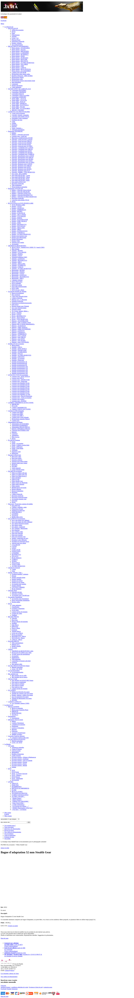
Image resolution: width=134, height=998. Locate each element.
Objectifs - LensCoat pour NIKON (22, 141)
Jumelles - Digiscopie (18, 360)
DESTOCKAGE (13, 28)
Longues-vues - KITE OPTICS (21, 376)
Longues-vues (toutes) (18, 399)
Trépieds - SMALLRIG (18, 263)
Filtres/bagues (16, 35)
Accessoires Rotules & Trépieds (17, 291)
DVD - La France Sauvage (19, 773)
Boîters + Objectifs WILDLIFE (21, 192)
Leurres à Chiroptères (18, 728)
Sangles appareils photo (18, 577)
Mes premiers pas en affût (19, 675)
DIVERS (14, 700)
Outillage (14, 615)
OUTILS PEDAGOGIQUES (16, 739)
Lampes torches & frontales (19, 612)
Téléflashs (15, 450)
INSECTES (15, 785)
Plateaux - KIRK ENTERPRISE (21, 329)
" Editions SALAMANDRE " (20, 801)
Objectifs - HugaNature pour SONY (22, 161)
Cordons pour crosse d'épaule (20, 417)
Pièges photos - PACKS (19, 49)
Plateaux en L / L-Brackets (19, 299)
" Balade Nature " (17, 798)
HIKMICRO (15, 404)
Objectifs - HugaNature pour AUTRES (23, 162)
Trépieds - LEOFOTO (18, 259)
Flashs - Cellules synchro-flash (20, 445)
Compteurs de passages (18, 724)
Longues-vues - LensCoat (19, 136)
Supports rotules (16, 309)
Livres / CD (15, 38)
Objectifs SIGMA (17, 592)
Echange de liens (9, 837)
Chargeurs (15, 433)
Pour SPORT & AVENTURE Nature (22, 680)
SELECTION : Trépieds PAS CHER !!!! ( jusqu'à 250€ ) (28, 247)
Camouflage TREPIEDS (19, 92)
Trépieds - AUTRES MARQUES (21, 268)
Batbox (14, 721)
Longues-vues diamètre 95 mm (20, 393)
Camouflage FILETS (18, 94)
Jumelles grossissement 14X (20, 370)
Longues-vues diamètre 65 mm (20, 386)
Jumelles (14, 36)
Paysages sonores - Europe (19, 762)
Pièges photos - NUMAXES (20, 58)
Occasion (14, 648)
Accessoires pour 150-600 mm (20, 595)
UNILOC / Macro (17, 639)
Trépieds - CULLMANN (19, 252)
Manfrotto (14, 464)
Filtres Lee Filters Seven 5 (19, 476)
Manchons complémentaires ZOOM (22, 138)
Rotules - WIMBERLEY (19, 210)
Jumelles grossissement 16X (20, 371)
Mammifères (15, 752)
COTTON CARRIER (18, 587)
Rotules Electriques (17, 239)
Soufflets (14, 623)
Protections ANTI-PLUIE (15, 188)
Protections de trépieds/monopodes (22, 303)
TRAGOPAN (16, 563)
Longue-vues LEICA (18, 378)
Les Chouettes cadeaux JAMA (20, 703)
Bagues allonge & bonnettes (20, 621)
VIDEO (10, 649)
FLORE (14, 790)
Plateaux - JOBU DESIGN (19, 327)
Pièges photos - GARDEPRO (20, 53)
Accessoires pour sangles (19, 584)
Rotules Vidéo (16, 241)
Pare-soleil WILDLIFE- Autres (21, 180)
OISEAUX (15, 783)
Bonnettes (14, 492)
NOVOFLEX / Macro (18, 638)
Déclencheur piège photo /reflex (21, 74)
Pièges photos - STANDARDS (21, 48)
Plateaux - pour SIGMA (19, 340)
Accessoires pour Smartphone (20, 599)
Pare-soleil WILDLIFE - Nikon (21, 177)
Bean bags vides (16, 456)
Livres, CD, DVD (17, 669)
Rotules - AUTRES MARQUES (21, 234)
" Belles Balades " (17, 800)
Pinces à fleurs (16, 628)
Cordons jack (15, 420)
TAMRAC (15, 559)
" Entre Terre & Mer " (18, 803)
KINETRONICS (17, 512)
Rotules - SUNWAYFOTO (19, 231)
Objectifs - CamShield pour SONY (22, 151)
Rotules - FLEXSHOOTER (20, 219)
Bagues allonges (16, 489)
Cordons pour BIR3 (17, 412)
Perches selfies (16, 602)
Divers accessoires (17, 634)
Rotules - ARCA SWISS (19, 214)
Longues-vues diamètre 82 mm (20, 389)
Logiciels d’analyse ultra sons (20, 737)
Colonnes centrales (17, 280)
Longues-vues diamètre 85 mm (20, 391)
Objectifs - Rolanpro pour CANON (22, 164)
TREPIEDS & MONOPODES (17, 246)
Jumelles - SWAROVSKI (19, 350)
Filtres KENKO (16, 478)
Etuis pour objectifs (17, 533)
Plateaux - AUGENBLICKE (20, 321)
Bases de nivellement (18, 293)
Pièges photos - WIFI (18, 66)
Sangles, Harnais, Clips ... (15, 572)
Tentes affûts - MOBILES (19, 103)
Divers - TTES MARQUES (20, 319)
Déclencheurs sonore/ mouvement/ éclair (23, 80)
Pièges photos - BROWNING (20, 51)
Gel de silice (15, 610)
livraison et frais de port (36, 987)
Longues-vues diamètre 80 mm (20, 388)
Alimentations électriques (15, 422)
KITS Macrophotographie (19, 286)
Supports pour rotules (18, 242)
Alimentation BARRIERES (20, 425)
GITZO (14, 548)
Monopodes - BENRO (18, 270)
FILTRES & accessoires (15, 471)
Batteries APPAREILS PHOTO (21, 429)
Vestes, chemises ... (17, 128)
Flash (13, 33)
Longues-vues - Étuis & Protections (22, 396)
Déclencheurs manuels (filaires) (21, 419)
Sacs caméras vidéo (17, 532)
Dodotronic (15, 726)
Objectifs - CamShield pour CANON (22, 147)
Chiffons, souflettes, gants (19, 507)
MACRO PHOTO (13, 616)
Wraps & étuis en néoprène (19, 187)
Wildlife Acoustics (17, 734)
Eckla (13, 571)
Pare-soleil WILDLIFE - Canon (21, 175)
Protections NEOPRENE (15, 131)
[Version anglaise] (2, 18)
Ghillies (14, 123)
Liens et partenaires (9, 835)
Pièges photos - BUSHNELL (20, 54)
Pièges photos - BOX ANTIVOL (21, 69)
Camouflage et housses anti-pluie (21, 661)
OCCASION (12, 690)
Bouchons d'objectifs (18, 183)
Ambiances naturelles (18, 747)
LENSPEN (15, 514)
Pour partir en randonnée (19, 682)
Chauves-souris (16, 750)
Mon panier (7, 813)
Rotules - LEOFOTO (18, 208)
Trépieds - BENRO (17, 250)
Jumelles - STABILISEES (19, 352)
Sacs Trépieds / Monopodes (20, 528)
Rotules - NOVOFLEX (18, 226)
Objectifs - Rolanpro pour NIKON (22, 165)
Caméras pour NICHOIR (19, 72)
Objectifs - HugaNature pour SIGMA (22, 159)
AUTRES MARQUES (18, 566)
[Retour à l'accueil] (42, 11)
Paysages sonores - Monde (19, 765)
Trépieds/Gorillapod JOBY (19, 257)
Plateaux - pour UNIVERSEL (20, 342)
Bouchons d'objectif (17, 496)
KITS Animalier (16, 283)
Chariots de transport (14, 567)
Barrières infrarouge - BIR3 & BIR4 (22, 76)
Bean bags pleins (16, 458)
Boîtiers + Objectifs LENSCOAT (21, 193)
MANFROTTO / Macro (19, 636)
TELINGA (15, 715)
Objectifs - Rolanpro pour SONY (21, 167)
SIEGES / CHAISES (18, 110)
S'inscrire (3, 985)
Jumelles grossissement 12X (20, 368)
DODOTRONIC (17, 713)
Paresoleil (14, 500)
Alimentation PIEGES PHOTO (21, 427)
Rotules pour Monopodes (19, 237)
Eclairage (14, 630)
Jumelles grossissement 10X (20, 366)
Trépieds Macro (16, 631)
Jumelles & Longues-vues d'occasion (22, 693)
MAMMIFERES (17, 786)
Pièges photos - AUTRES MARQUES (23, 62)
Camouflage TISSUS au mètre (20, 95)
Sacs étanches (16, 530)
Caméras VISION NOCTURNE (21, 409)
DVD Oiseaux (16, 777)
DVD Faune (15, 772)
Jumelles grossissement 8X (19, 363)
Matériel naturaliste (17, 667)
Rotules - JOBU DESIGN (19, 221)
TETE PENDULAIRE (18, 205)
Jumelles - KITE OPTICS (19, 348)
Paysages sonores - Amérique (20, 759)
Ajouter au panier (13, 926)
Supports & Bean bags (14, 455)
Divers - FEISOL (17, 313)
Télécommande (16, 659)
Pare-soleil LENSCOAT (19, 182)
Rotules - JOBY (16, 223)
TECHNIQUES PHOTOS (19, 793)
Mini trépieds (15, 249)
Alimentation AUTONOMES (20, 424)
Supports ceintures (17, 460)
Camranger (15, 84)
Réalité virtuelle (16, 646)
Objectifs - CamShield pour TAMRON (23, 154)
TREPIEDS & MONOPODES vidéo (22, 651)
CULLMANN (16, 545)
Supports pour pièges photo (19, 461)
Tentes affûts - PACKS (18, 107)
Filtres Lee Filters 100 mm (19, 473)
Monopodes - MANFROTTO (20, 277)
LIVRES (10, 782)
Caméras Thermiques (18, 723)
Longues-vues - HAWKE (19, 401)
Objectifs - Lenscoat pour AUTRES (22, 146)
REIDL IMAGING (17, 517)
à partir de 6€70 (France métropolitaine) (13, 944)
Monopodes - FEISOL (18, 272)
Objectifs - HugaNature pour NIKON (22, 157)
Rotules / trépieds (17, 43)
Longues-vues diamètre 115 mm (21, 394)
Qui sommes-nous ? (10, 825)
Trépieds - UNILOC (17, 267)
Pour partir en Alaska (18, 685)
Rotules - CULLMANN (19, 216)
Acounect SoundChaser (18, 733)
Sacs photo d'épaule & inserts (20, 523)
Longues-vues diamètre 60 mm (20, 384)
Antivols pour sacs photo (19, 543)
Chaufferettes (15, 607)
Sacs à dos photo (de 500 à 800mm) (22, 522)
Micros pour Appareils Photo (20, 710)
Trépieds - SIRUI (17, 262)
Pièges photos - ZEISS (18, 56)
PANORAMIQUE (13, 641)
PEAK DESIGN (16, 558)
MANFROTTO (16, 554)
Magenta (14, 729)
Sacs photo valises (17, 525)
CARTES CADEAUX (14, 701)
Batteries (14, 432)
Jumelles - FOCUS (17, 353)
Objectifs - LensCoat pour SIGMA (22, 143)
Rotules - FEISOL (17, 218)
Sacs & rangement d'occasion (20, 697)
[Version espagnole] (5, 18)
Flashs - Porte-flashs (17, 448)
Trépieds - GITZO (17, 255)
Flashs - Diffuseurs (17, 447)
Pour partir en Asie (17, 687)
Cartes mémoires (16, 87)
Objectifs (14, 618)
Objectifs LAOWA (17, 594)
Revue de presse (9, 830)
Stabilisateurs (15, 657)
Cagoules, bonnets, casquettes (20, 115)
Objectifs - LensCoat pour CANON (22, 139)
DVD (9, 768)
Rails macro (15, 304)
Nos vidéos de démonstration (12, 832)
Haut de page (4, 938)
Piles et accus (15, 437)
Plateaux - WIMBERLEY (19, 334)
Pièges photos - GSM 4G (19, 67)
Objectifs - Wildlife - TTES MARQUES (23, 172)
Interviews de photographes (12, 829)
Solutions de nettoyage (18, 510)
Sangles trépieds (16, 585)
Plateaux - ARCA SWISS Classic (21, 322)
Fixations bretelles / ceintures (20, 574)
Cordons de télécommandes (16, 411)
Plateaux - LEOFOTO (18, 330)
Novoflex (14, 466)
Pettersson (15, 731)
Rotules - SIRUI (16, 229)
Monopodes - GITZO (18, 273)
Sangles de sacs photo (18, 582)
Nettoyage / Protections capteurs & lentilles (20, 504)
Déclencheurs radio (17, 79)
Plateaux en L (16, 644)
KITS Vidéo (15, 288)
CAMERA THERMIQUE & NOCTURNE (20, 402)
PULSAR (14, 406)
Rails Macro (15, 625)
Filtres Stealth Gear (17, 481)
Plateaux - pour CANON (19, 335)
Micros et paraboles (13, 706)
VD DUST (15, 515)
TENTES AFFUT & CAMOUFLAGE (19, 89)
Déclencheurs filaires (18, 77)
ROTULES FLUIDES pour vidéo (21, 652)
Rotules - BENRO (17, 211)
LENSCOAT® (16, 551)
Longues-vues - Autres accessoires (21, 397)
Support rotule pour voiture (19, 463)
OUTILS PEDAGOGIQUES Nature (19, 666)
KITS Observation (17, 281)
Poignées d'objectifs (17, 301)
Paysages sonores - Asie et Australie (22, 760)
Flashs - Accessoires (17, 443)
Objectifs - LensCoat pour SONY (21, 144)
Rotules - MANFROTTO (19, 224)
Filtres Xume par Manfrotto (19, 482)
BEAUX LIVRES (17, 791)
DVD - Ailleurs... (17, 775)
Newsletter (7, 838)
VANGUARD (16, 564)
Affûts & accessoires (18, 30)
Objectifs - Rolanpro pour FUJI (21, 170)
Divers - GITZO (16, 314)
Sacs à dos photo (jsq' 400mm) (20, 520)
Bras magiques (16, 295)
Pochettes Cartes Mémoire (19, 540)
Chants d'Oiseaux (17, 749)
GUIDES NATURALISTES (20, 795)
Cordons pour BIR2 (17, 414)
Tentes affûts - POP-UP (18, 102)
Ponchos (14, 126)
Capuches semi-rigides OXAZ (20, 116)
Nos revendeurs (8, 833)
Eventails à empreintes (18, 608)
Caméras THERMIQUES (19, 407)
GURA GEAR (16, 549)
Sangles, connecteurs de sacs (20, 538)
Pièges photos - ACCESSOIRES (21, 71)
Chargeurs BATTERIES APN (20, 430)
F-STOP (14, 546)
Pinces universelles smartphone (21, 600)
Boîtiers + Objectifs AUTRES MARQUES (24, 196)
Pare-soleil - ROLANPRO (19, 174)
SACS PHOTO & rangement (16, 518)
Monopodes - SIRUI (18, 278)
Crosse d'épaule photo (18, 469)
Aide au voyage (12, 679)
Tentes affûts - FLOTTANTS (20, 105)
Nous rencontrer (9, 827)
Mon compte (8, 816)
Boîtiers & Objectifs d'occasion (21, 692)
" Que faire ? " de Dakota (19, 809)
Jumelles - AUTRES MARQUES (21, 355)
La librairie (7, 744)
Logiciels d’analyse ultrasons (16, 736)
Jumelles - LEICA (17, 347)
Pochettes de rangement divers (20, 541)
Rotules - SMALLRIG (18, 228)
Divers (13, 31)
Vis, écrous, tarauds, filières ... (20, 311)
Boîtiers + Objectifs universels (20, 134)
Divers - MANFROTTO (19, 316)
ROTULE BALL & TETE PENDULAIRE (20, 203)
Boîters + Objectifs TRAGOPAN (21, 190)
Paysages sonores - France (19, 764)
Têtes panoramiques (17, 643)
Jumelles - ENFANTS (18, 357)
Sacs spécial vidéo (17, 664)
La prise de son (8, 705)
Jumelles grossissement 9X (19, 365)
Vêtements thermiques (18, 129)
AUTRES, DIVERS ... (18, 796)
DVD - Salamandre (17, 778)
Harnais (14, 576)
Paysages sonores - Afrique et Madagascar (24, 757)
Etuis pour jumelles (17, 535)
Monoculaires (16, 345)
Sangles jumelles (16, 579)
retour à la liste (5, 848)
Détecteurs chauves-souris (15, 719)
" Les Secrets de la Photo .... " (20, 806)
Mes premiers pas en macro (19, 677)
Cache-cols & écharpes (18, 113)
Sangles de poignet (17, 581)
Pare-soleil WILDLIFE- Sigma (20, 178)
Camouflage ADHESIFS (19, 97)
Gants (13, 121)
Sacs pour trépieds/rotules (19, 308)
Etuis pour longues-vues (19, 536)
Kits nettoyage (16, 505)
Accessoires (15, 244)
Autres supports (16, 468)
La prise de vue (8, 27)
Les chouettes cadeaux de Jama (10, 973)
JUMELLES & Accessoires (16, 344)
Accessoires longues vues (19, 499)
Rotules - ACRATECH (18, 213)
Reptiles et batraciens (18, 754)
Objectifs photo (12, 590)
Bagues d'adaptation (17, 491)
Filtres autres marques (18, 484)
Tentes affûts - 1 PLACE (19, 98)
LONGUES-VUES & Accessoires (18, 375)
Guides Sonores (16, 755)
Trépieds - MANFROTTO (19, 260)
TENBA (14, 561)
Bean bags (15, 620)
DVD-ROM (15, 780)
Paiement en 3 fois (15, 953)
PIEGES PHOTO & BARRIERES (18, 46)
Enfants (14, 767)
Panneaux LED (16, 451)
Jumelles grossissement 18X (20, 373)
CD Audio (11, 746)
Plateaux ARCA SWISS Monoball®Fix (23, 324)
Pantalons (14, 125)
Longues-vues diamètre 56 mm (20, 383)
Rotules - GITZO (17, 206)
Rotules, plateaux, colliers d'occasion (22, 695)
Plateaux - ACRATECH (19, 326)
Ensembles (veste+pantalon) (20, 118)
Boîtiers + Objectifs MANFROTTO (22, 195)
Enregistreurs (12, 716)
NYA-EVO (15, 556)
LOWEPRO (15, 553)
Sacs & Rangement (17, 44)
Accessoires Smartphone (15, 597)
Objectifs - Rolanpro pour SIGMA (22, 169)
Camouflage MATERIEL (19, 90)
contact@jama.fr (9, 970)
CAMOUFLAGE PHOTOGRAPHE (19, 111)
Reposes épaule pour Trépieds (20, 306)
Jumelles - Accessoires (18, 358)
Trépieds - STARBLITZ (19, 265)
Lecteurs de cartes (17, 613)
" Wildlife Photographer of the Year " (22, 808)
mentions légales (5, 987)
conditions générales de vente (19, 987)
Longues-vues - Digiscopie (19, 381)
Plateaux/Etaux (16, 40)
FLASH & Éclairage (14, 440)
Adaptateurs (15, 435)
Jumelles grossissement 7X (19, 362)
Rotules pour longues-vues (19, 236)
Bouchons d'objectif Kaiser (19, 497)
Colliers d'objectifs (17, 298)
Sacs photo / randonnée (18, 527)
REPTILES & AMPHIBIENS (20, 788)
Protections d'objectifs (18, 41)
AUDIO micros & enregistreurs (21, 654)
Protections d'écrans (17, 509)
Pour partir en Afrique (18, 683)
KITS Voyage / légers (18, 290)
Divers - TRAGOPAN (18, 317)
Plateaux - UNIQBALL (18, 332)
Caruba (14, 569)
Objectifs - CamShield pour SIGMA (22, 152)
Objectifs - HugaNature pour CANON (23, 156)
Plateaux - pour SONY (18, 339)
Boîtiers (14, 133)
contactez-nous (48, 987)
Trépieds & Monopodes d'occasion (22, 698)
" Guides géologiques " (18, 804)
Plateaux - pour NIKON (19, 337)
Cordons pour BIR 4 (18, 415)
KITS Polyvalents (17, 285)
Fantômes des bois (17, 120)
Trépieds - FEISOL (17, 254)
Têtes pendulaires (17, 185)
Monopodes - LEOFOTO (19, 275)
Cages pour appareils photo (19, 296)
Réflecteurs (15, 453)
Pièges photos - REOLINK (19, 59)
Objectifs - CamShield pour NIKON (22, 149)
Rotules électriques (17, 85)
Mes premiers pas (13, 674)
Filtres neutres (16, 486)
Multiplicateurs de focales (19, 487)
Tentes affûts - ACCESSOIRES (21, 108)
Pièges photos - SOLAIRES (20, 64)
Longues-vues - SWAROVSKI (21, 380)
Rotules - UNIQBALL (18, 232)
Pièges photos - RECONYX (20, 61)
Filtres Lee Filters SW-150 (19, 474)
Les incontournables (14, 670)
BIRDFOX (15, 711)
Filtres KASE (16, 479)
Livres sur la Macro (17, 633)
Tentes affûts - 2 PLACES (19, 100)
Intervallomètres (16, 82)
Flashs (13, 442)
